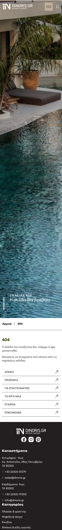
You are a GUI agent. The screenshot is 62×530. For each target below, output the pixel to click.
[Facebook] (23, 439)
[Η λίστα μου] (57, 7)
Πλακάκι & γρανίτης (14, 511)
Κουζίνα (7, 522)
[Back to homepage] (17, 6)
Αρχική (6, 324)
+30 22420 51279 (15, 472)
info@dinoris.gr (14, 500)
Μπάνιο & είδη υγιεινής (16, 527)
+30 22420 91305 (15, 494)
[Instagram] (31, 439)
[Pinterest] (38, 439)
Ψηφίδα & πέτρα (12, 517)
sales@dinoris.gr (15, 478)
